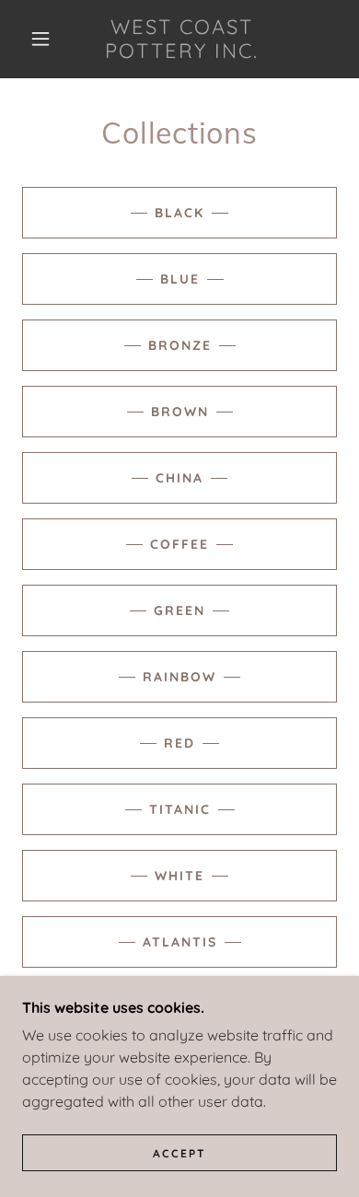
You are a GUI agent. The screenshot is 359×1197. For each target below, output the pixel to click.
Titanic (180, 809)
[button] (40, 38)
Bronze (180, 345)
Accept (179, 1153)
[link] (182, 39)
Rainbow (179, 676)
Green (179, 610)
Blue (180, 279)
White (179, 875)
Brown (180, 411)
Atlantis (180, 942)
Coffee (179, 544)
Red (179, 743)
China (179, 478)
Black (179, 212)
